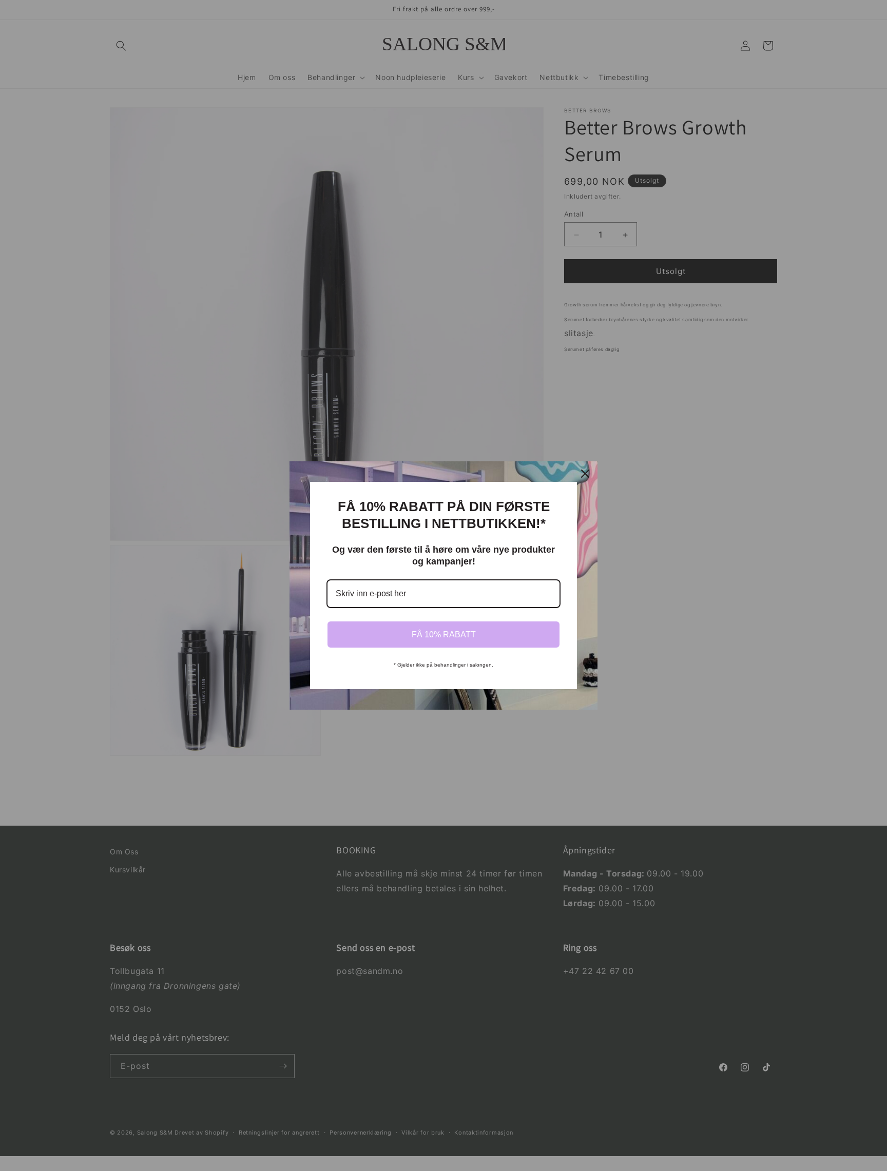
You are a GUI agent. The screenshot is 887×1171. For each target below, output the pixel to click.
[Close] (585, 473)
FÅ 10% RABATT (444, 634)
